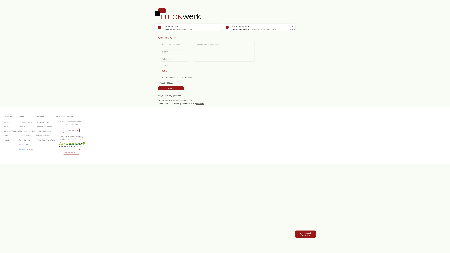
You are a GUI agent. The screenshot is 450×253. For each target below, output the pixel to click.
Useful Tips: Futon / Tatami (46, 140)
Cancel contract (71, 152)
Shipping (29, 122)
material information (250, 29)
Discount (22, 127)
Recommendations (43, 131)
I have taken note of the (178, 78)
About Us (7, 122)
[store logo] (178, 13)
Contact (7, 136)
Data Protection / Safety (27, 131)
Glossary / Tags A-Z (43, 122)
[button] (188, 27)
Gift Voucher (23, 144)
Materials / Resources (44, 127)
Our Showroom (71, 130)
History (6, 127)
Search (292, 29)
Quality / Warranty (43, 136)
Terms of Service (25, 136)
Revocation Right (25, 140)
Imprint (6, 140)
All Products (171, 26)
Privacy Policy (187, 78)
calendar (200, 104)
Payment (22, 122)
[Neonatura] (71, 142)
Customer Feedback (11, 131)
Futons (167, 29)
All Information (240, 26)
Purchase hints (237, 29)
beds (172, 29)
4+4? (164, 66)
